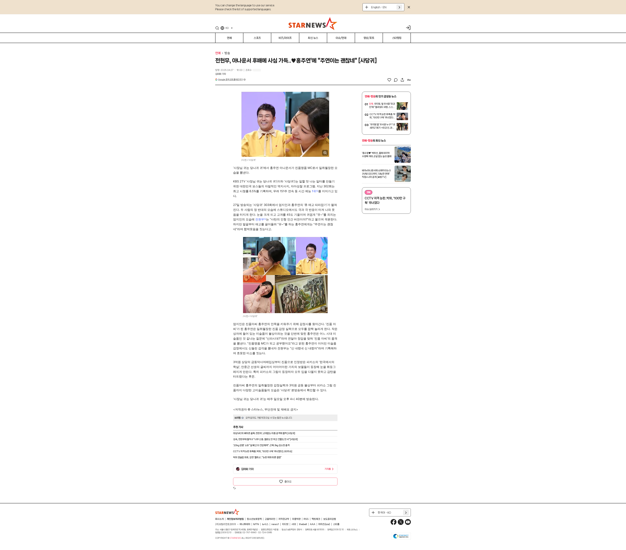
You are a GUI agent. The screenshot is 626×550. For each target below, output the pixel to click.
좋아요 (287, 481)
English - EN (378, 7)
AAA (312, 524)
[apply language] (399, 7)
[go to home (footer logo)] (227, 512)
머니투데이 (245, 524)
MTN (256, 524)
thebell (303, 524)
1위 (314, 191)
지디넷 (285, 524)
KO (227, 28)
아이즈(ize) (324, 524)
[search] (217, 28)
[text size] (409, 80)
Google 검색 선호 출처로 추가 (230, 79)
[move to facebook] (393, 522)
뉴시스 (265, 524)
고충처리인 (270, 519)
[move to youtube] (408, 522)
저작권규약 (283, 519)
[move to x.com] (401, 522)
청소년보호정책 (254, 519)
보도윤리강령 (329, 519)
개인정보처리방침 (235, 519)
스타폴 (336, 524)
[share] (402, 80)
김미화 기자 (220, 74)
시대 (293, 524)
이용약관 (296, 519)
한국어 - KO (384, 512)
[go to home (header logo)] (313, 23)
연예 (218, 53)
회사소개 (219, 519)
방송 (227, 53)
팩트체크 (316, 519)
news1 (275, 524)
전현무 (259, 219)
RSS (306, 519)
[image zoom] (325, 153)
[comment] (396, 80)
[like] (389, 80)
